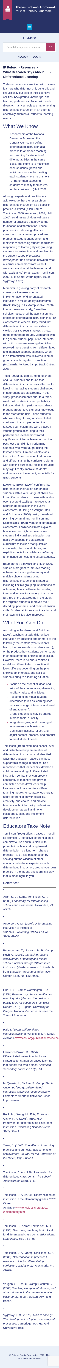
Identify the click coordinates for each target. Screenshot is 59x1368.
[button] (29, 27)
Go (50, 47)
